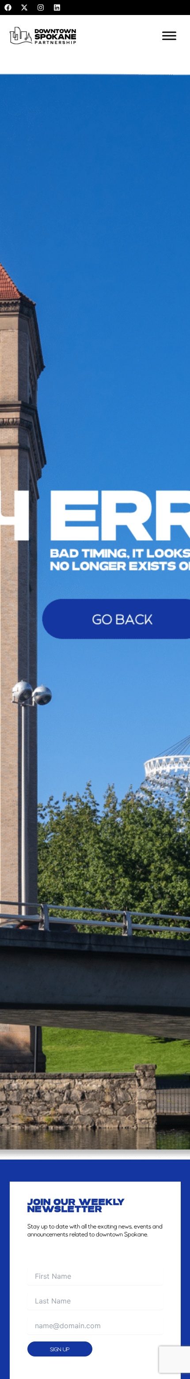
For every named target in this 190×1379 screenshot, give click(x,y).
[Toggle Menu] (169, 35)
